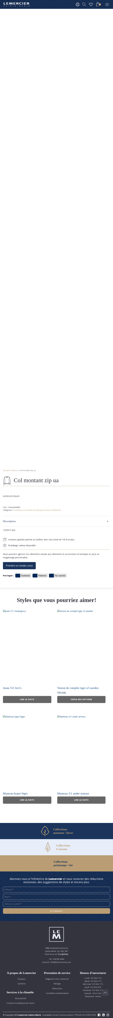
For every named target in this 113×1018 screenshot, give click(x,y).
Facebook (25, 575)
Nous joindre (20, 998)
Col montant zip (29, 510)
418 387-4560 (58, 959)
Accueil (6, 470)
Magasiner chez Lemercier (57, 979)
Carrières (22, 983)
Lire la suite (27, 699)
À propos (21, 979)
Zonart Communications (63, 1015)
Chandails (17, 510)
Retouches (57, 988)
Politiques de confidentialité (85, 1015)
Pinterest (42, 575)
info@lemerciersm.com (60, 962)
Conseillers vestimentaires (57, 993)
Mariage (57, 983)
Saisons (14, 470)
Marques (40, 510)
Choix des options (81, 699)
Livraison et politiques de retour (21, 1003)
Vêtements (56, 510)
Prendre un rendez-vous (19, 565)
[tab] (56, 521)
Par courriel (60, 575)
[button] (98, 4)
